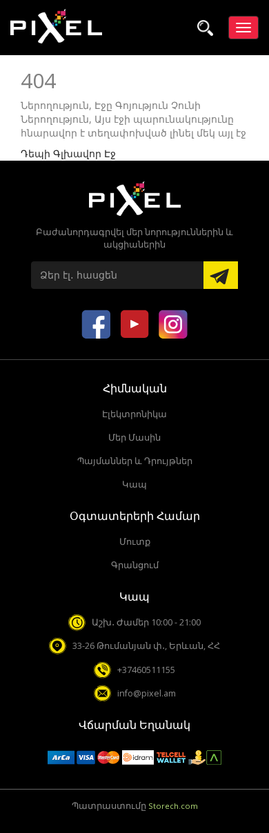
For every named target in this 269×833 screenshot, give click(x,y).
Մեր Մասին (134, 437)
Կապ (134, 484)
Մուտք (134, 542)
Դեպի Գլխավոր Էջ (68, 153)
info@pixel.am (146, 693)
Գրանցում (135, 565)
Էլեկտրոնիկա (134, 414)
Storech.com (173, 806)
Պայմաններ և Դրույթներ (134, 461)
